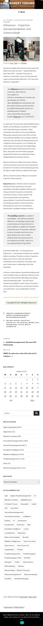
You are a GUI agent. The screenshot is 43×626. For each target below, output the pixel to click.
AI (35, 496)
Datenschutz (19, 607)
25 (5, 396)
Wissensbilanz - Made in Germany (17, 570)
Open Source (9, 546)
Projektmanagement (11, 459)
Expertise (11, 322)
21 (21, 392)
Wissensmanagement (16, 317)
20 (16, 392)
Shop (5, 463)
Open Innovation (29, 541)
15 (27, 388)
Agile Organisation (10, 427)
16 (33, 388)
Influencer (22, 322)
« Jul (10, 400)
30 (32, 396)
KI (14, 521)
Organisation (9, 550)
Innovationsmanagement (18, 313)
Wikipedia (17, 117)
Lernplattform (10, 533)
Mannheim (22, 533)
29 (27, 396)
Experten (25, 320)
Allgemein (7, 432)
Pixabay (24, 63)
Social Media (24, 324)
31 (38, 396)
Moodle (26, 537)
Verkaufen (11, 326)
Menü (23, 12)
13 (16, 388)
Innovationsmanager (12, 516)
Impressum (8, 607)
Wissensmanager (30, 574)
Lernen (26, 529)
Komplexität (9, 525)
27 (16, 396)
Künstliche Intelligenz (11, 450)
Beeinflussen (13, 320)
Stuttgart (8, 562)
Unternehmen (28, 562)
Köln (29, 525)
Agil (6, 496)
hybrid (34, 504)
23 (33, 392)
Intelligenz (27, 516)
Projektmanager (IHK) (13, 558)
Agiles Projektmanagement (20, 496)
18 (5, 392)
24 (38, 392)
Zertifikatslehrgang (21, 579)
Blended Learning (10, 436)
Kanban (7, 521)
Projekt (20, 550)
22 (27, 392)
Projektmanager (29, 554)
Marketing (34, 322)
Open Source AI (23, 546)
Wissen (21, 566)
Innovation (14, 508)
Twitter (17, 562)
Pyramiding (11, 324)
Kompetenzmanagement (17, 315)
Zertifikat (8, 579)
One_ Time (13, 63)
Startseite (23, 597)
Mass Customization (12, 537)
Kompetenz (22, 521)
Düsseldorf (25, 504)
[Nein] (40, 619)
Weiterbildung (10, 566)
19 (10, 392)
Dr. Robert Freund (19, 3)
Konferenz (20, 525)
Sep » (32, 400)
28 (21, 396)
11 (5, 388)
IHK (6, 508)
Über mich (32, 597)
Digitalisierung (26, 500)
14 (21, 388)
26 (10, 396)
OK (22, 623)
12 (10, 388)
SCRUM (27, 558)
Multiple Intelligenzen (11, 454)
